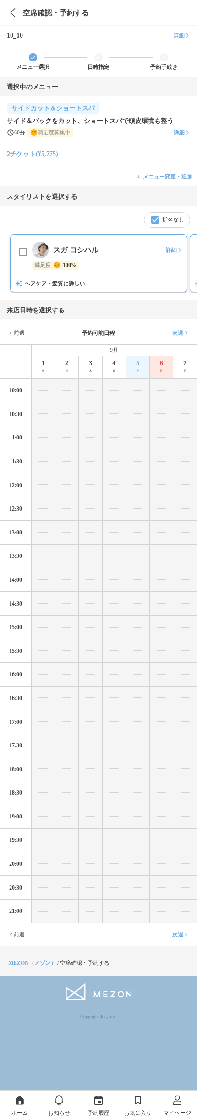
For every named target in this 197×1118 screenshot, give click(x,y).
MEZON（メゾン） (32, 963)
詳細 (179, 35)
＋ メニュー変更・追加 (164, 176)
